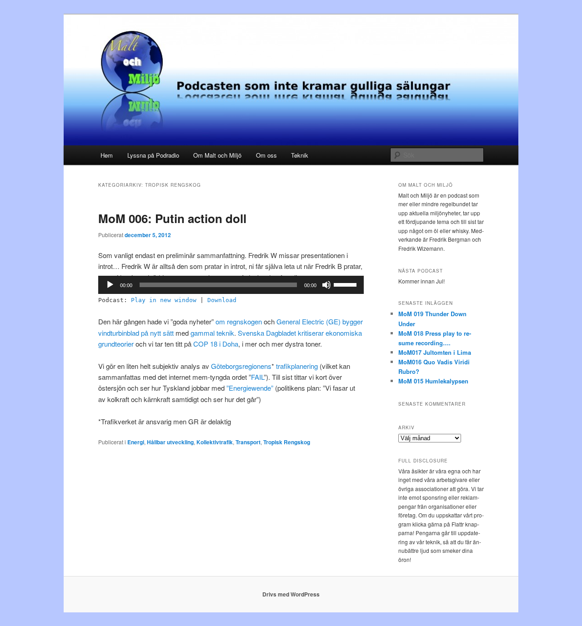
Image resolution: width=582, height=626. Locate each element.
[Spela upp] (110, 284)
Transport (248, 442)
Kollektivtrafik (214, 442)
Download (221, 300)
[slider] (346, 284)
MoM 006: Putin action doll (172, 218)
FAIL (257, 377)
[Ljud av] (326, 284)
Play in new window (163, 300)
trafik (283, 366)
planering (304, 366)
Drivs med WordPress (291, 594)
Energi (135, 442)
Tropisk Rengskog (286, 442)
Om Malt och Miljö (217, 155)
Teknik (299, 155)
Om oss (266, 155)
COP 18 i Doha (215, 343)
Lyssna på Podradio (153, 155)
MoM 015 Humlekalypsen (433, 381)
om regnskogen (239, 321)
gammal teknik (212, 333)
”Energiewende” (249, 387)
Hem (106, 155)
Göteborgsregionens (241, 366)
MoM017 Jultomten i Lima (434, 352)
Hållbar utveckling (170, 442)
